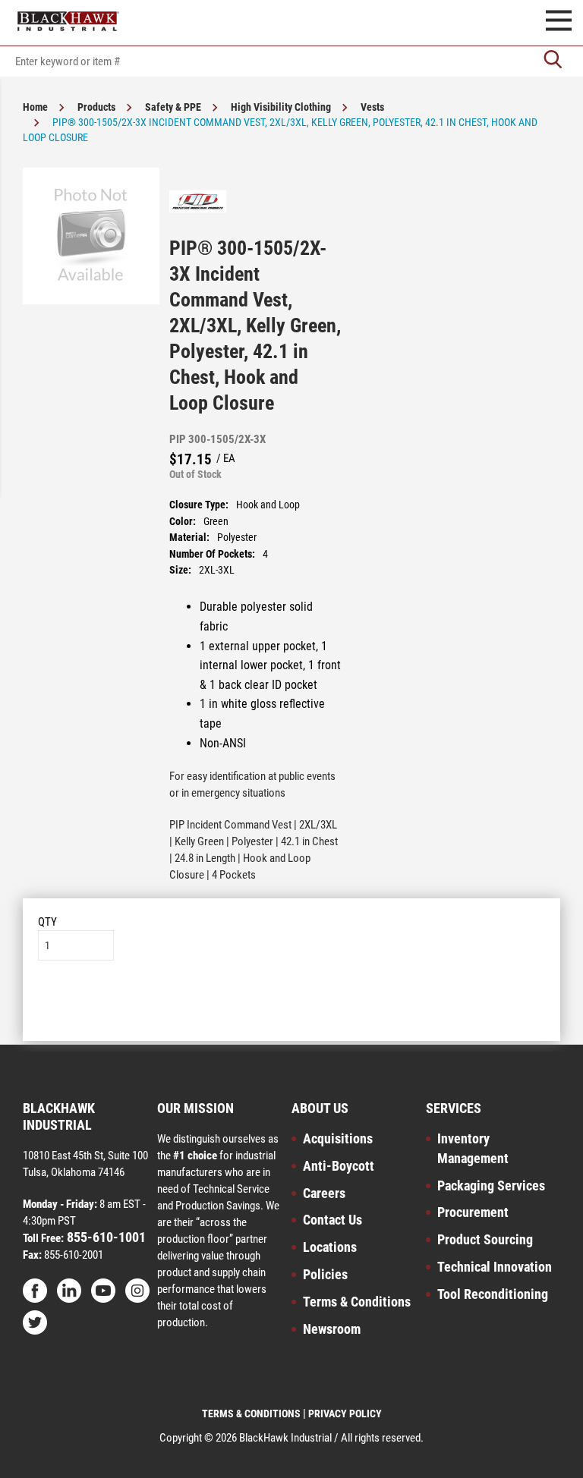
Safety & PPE (173, 107)
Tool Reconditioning (492, 1294)
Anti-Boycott (338, 1166)
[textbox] (291, 61)
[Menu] (559, 23)
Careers (324, 1193)
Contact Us (332, 1220)
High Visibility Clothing (281, 107)
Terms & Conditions (357, 1302)
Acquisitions (338, 1138)
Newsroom (332, 1329)
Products (96, 107)
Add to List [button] (292, 1006)
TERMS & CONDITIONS (251, 1413)
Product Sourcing (485, 1239)
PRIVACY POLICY (345, 1413)
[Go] (553, 61)
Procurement (473, 1212)
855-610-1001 (105, 1237)
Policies (325, 1274)
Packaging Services (491, 1185)
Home (35, 107)
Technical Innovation (494, 1267)
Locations (330, 1247)
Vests (372, 107)
